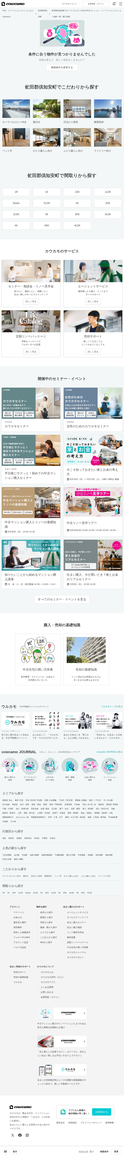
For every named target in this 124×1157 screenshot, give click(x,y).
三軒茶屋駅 (7, 855)
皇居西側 (68, 804)
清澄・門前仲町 (55, 804)
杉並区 (52, 838)
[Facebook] (20, 1135)
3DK (65, 893)
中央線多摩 (113, 817)
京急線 (5, 821)
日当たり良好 (36, 876)
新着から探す (46, 917)
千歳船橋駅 (59, 855)
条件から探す (46, 912)
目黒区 (19, 838)
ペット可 (57, 876)
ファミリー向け (104, 876)
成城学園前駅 (46, 855)
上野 (19, 813)
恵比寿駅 (99, 855)
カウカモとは (47, 972)
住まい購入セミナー (76, 922)
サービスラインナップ (77, 917)
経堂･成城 (45, 809)
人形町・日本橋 (43, 813)
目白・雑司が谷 (102, 809)
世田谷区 (28, 838)
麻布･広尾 (19, 800)
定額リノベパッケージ (77, 942)
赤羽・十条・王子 (55, 817)
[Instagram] (27, 1135)
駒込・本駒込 (86, 813)
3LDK (71, 893)
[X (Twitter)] (13, 1135)
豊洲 (45, 804)
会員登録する (101, 1112)
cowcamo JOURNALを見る (109, 752)
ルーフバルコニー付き (11, 876)
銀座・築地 (36, 804)
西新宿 (101, 804)
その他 (13, 821)
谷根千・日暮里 (58, 813)
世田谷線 (34, 809)
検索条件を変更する (62, 67)
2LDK (53, 893)
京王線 (54, 809)
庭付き (26, 876)
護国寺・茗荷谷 (8, 813)
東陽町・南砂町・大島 (103, 813)
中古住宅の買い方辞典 (77, 947)
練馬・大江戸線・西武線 (75, 817)
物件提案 (71, 937)
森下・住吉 (64, 809)
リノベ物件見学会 (75, 932)
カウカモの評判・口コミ (52, 977)
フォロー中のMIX (21, 937)
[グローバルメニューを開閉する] (120, 4)
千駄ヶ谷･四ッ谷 (89, 804)
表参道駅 (109, 855)
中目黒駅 (81, 855)
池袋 (113, 809)
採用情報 (109, 1122)
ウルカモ (17, 982)
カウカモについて (69, 4)
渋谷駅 (24, 855)
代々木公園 (108, 800)
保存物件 (17, 927)
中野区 (44, 838)
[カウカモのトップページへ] (13, 4)
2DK (47, 893)
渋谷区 (36, 838)
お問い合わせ (47, 992)
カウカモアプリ (48, 982)
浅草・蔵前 (75, 809)
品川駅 (17, 855)
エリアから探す (47, 932)
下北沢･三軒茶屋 (66, 800)
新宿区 (11, 838)
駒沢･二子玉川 (95, 800)
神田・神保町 (73, 813)
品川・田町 (24, 804)
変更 (116, 1151)
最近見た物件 (19, 922)
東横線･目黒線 (81, 800)
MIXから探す (46, 942)
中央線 (77, 804)
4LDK (89, 893)
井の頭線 (6, 804)
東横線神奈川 (7, 817)
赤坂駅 (90, 855)
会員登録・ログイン (50, 997)
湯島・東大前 (29, 813)
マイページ (18, 912)
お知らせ (17, 917)
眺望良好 (48, 876)
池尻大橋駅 (34, 855)
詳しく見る (31, 301)
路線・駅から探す (48, 927)
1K (8, 893)
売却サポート (19, 972)
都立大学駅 (71, 855)
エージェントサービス (77, 912)
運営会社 (60, 1122)
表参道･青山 (7, 800)
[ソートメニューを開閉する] (5, 1152)
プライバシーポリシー (91, 1122)
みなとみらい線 (22, 817)
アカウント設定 (20, 942)
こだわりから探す (48, 937)
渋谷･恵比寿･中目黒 (34, 800)
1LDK (20, 893)
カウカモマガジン (75, 957)
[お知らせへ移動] (114, 4)
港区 (4, 838)
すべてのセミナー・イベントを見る (62, 599)
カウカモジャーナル (76, 952)
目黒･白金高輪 (50, 800)
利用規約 (72, 1122)
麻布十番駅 (18, 859)
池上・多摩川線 (22, 809)
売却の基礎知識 (20, 977)
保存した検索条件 (21, 932)
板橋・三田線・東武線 (97, 817)
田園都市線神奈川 (38, 817)
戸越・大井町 (7, 809)
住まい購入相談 (74, 927)
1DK (14, 893)
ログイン (96, 4)
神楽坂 (15, 804)
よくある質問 (47, 987)
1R (3, 893)
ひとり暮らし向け (71, 876)
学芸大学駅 (7, 859)
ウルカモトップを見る (111, 706)
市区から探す (46, 922)
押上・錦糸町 (88, 809)
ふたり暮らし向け (88, 876)
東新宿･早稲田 (112, 804)
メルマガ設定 (19, 947)
